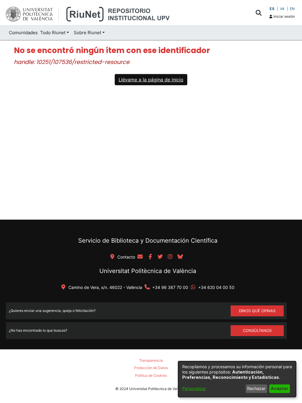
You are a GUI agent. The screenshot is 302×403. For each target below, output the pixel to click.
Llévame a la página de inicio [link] (151, 80)
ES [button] (272, 8)
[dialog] (237, 379)
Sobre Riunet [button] (87, 32)
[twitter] (160, 257)
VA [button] (282, 8)
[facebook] (150, 257)
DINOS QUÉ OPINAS (257, 310)
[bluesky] (180, 257)
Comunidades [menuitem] (23, 32)
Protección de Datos (151, 368)
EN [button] (292, 8)
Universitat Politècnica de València (147, 270)
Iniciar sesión (284, 16)
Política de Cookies (151, 375)
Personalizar (194, 388)
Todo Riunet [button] (52, 32)
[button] (258, 12)
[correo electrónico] (140, 257)
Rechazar (256, 388)
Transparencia (151, 360)
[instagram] (170, 257)
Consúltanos (257, 330)
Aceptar (279, 388)
